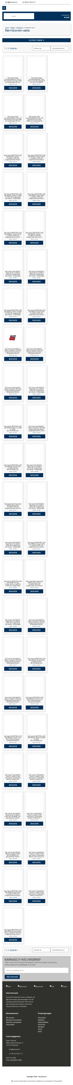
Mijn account (10, 1017)
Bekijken (13, 87)
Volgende (13, 48)
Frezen (40, 1029)
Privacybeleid (10, 1024)
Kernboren (19, 27)
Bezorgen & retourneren (14, 1020)
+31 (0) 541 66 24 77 (29, 2)
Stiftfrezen (41, 1024)
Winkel (13, 27)
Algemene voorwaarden (13, 1022)
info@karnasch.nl (11, 2)
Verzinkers (41, 1027)
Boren (40, 1031)
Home (7, 27)
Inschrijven (12, 976)
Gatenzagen (42, 1017)
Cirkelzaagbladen (43, 1022)
